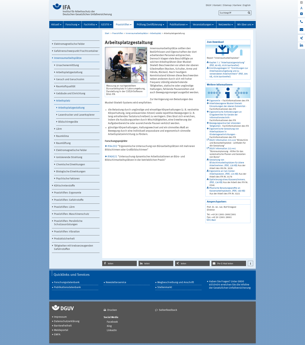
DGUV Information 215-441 (222, 148)
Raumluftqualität (65, 86)
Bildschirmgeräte (68, 122)
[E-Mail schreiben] (301, 29)
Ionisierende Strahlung (69, 157)
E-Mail (213, 220)
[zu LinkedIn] (301, 45)
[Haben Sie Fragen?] (301, 22)
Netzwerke (225, 24)
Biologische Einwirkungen (70, 171)
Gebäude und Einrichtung (70, 93)
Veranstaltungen (202, 24)
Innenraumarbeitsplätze (68, 58)
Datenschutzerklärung (66, 321)
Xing (109, 326)
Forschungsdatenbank (67, 282)
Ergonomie (214, 101)
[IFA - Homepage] (82, 10)
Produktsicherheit (64, 239)
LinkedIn (112, 330)
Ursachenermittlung (67, 65)
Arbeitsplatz (63, 101)
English (246, 5)
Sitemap (227, 5)
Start (107, 33)
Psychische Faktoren (68, 178)
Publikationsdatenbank (67, 287)
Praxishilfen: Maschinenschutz (71, 214)
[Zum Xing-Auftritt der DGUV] (301, 38)
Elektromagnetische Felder (69, 44)
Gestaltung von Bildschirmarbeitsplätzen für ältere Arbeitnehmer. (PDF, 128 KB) (226, 163)
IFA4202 (112, 146)
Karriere (237, 5)
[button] (119, 263)
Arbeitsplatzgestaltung (69, 72)
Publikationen (178, 24)
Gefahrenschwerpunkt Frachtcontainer (76, 51)
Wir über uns (244, 24)
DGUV (208, 5)
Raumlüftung (63, 143)
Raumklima (62, 136)
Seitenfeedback (168, 310)
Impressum (60, 317)
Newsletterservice (116, 282)
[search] (235, 13)
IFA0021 (112, 156)
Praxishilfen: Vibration (67, 231)
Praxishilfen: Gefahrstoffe (68, 200)
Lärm (59, 129)
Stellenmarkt (164, 287)
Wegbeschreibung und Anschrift (175, 282)
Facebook (112, 322)
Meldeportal (61, 330)
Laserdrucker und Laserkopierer (76, 115)
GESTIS (105, 24)
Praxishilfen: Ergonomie (67, 193)
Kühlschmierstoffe (64, 185)
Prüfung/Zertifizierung (149, 24)
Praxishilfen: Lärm (64, 207)
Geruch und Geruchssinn (70, 79)
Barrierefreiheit (63, 326)
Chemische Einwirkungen (70, 164)
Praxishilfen (122, 24)
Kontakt (217, 5)
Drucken (112, 310)
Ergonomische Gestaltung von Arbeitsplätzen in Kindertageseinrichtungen (224, 132)
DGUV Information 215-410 (222, 140)
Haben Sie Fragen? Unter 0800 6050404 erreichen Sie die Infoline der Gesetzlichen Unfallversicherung (230, 284)
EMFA (57, 334)
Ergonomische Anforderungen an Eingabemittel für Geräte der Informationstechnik (225, 115)
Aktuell (55, 24)
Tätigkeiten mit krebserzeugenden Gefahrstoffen (73, 248)
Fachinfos (89, 24)
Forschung (71, 24)
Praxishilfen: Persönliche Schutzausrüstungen (68, 223)
